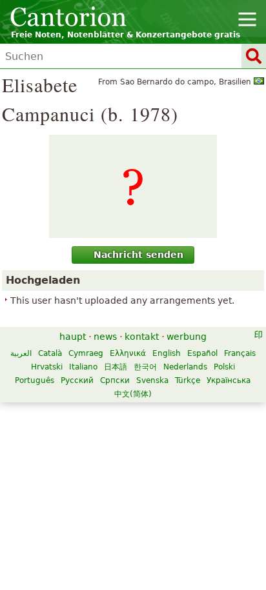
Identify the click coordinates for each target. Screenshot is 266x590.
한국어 (145, 366)
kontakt (142, 336)
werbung (187, 336)
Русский (77, 380)
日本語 (115, 366)
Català (50, 353)
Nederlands (185, 366)
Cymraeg (85, 353)
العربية (21, 353)
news (105, 336)
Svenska (152, 380)
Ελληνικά (128, 353)
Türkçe (187, 380)
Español (202, 353)
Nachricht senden (138, 255)
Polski (224, 366)
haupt (72, 336)
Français (240, 353)
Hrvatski (47, 366)
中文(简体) (133, 393)
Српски (115, 380)
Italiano (83, 366)
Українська (229, 380)
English (166, 353)
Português (34, 380)
